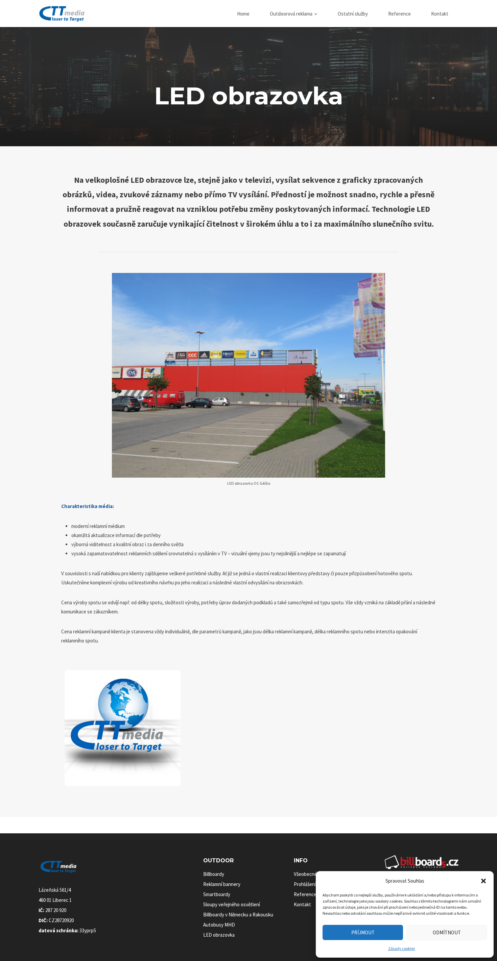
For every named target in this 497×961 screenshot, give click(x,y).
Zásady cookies (401, 948)
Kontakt (439, 13)
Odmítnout (447, 932)
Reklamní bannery (221, 884)
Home (243, 13)
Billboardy (213, 874)
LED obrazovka (219, 935)
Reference (399, 13)
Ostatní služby (353, 13)
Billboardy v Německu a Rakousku (238, 914)
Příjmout (363, 932)
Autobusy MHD (219, 924)
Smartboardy (216, 894)
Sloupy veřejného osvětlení (231, 904)
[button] (483, 881)
